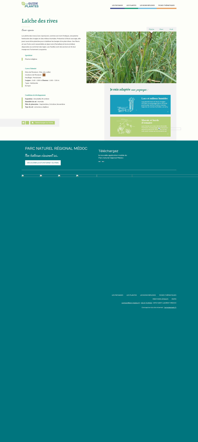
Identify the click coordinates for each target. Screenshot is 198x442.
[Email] (27, 122)
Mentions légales (160, 299)
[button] (152, 29)
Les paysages (117, 5)
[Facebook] (23, 122)
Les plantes (131, 5)
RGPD (174, 299)
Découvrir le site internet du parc (43, 163)
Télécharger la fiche (44, 122)
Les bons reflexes (147, 5)
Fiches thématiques (166, 5)
